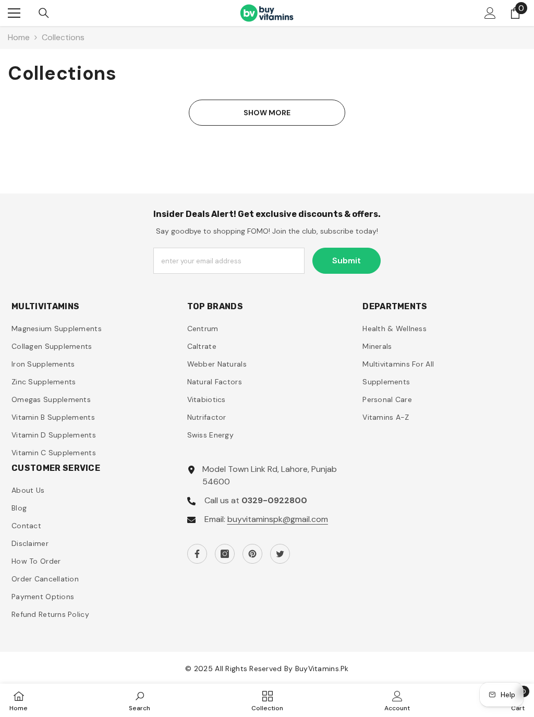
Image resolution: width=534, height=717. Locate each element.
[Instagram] (225, 554)
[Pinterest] (252, 554)
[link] (139, 700)
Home (19, 37)
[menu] (14, 13)
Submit (346, 260)
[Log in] (490, 13)
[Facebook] (197, 554)
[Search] (44, 13)
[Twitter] (280, 554)
